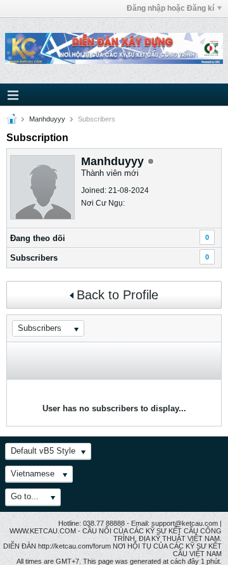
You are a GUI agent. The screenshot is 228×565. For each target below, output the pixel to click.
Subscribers (34, 258)
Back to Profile (117, 295)
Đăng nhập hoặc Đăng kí (170, 8)
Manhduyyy (47, 119)
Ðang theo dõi (37, 238)
